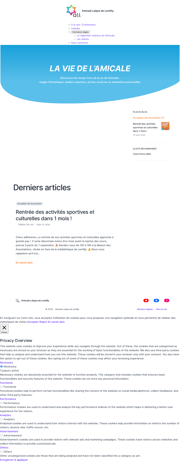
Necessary (10, 366)
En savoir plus (56, 321)
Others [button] (4, 447)
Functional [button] (6, 382)
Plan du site (161, 309)
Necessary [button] (6, 362)
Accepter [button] (33, 321)
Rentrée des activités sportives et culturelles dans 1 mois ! (55, 215)
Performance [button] (8, 399)
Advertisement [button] (9, 431)
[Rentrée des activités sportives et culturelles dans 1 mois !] (165, 126)
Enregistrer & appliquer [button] (14, 459)
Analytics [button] (5, 415)
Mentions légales (145, 309)
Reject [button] (43, 321)
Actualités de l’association (29, 203)
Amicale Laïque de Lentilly (98, 10)
